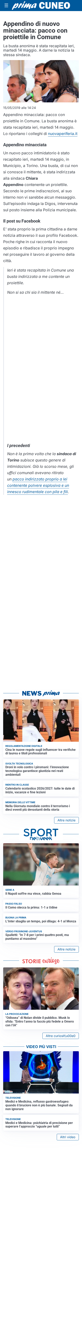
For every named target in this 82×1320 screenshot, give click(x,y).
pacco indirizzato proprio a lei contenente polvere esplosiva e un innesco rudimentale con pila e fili (38, 485)
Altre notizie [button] (66, 820)
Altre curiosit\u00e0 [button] (60, 1036)
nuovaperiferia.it (62, 133)
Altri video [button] (67, 1137)
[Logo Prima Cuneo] (41, 5)
